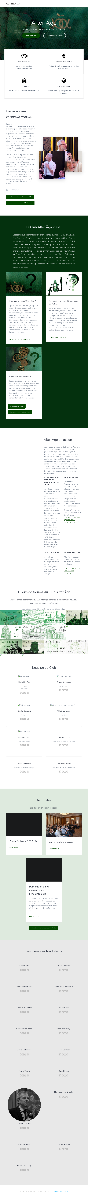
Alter (13, 3)
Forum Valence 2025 (61, 842)
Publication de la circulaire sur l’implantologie (39, 890)
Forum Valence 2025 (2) (23, 841)
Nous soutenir (31, 35)
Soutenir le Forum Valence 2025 (20, 197)
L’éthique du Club (16, 406)
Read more (13, 848)
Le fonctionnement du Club (20, 412)
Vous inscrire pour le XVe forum (20, 203)
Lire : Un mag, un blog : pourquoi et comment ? (72, 570)
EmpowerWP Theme (60, 1191)
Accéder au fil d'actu (54, 35)
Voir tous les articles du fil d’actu (44, 928)
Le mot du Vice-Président (18, 339)
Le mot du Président (56, 337)
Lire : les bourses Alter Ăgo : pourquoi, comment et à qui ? (72, 519)
